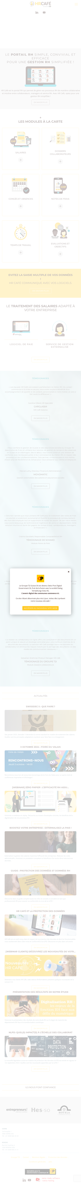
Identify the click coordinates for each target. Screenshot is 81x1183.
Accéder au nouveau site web (40, 608)
